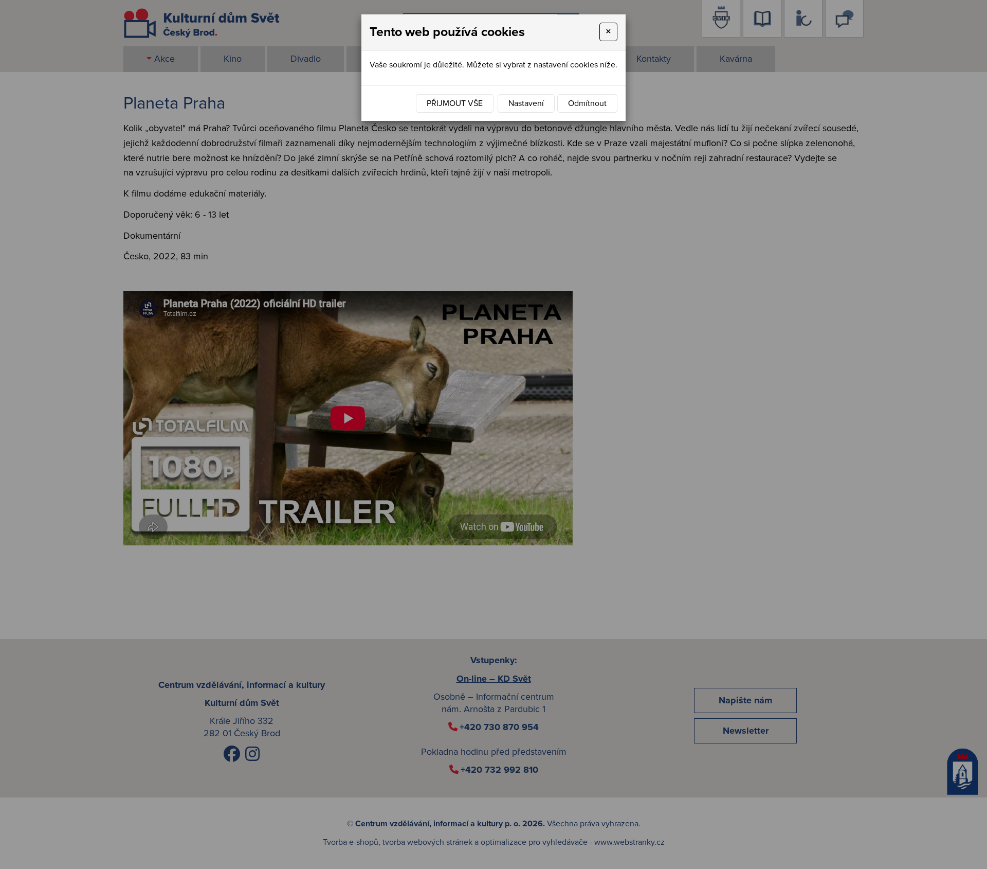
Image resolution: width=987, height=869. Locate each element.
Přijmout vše (455, 103)
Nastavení (526, 103)
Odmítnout (587, 103)
